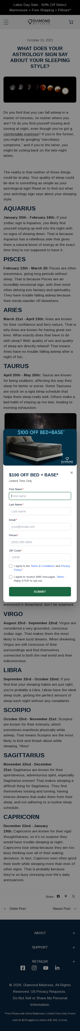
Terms (60, 576)
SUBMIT (40, 591)
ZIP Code (15, 550)
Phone (13, 535)
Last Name (16, 504)
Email (13, 519)
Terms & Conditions (43, 566)
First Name (16, 489)
